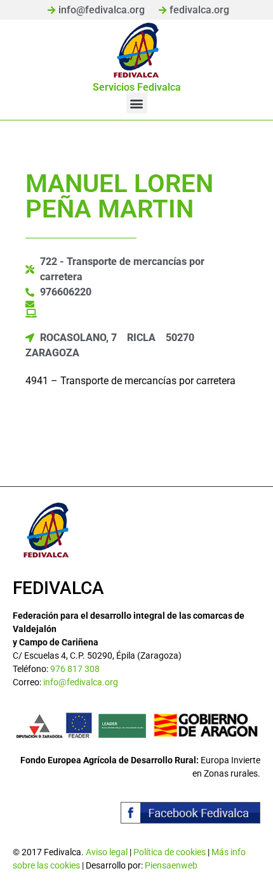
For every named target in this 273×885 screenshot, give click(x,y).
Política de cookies (169, 852)
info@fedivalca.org (80, 682)
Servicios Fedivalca (137, 87)
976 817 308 (75, 669)
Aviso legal (107, 852)
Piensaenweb (171, 865)
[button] (136, 103)
